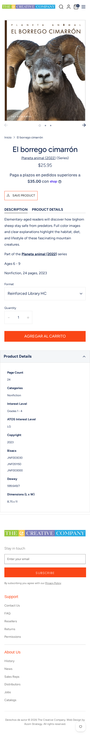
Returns (9, 629)
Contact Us (12, 605)
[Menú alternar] (83, 6)
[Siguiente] (84, 125)
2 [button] (45, 125)
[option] (45, 70)
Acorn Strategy (33, 724)
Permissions (12, 637)
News (8, 669)
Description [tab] (16, 209)
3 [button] (50, 125)
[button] (45, 356)
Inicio (8, 137)
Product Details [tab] (47, 209)
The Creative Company (51, 719)
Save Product (23, 195)
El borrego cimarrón (30, 137)
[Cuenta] (68, 6)
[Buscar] (61, 6)
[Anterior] (6, 125)
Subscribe (45, 573)
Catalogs (10, 700)
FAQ (7, 613)
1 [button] (40, 125)
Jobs (7, 692)
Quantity (10, 308)
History (9, 661)
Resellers (10, 621)
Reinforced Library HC (27, 293)
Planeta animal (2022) (38, 158)
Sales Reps (11, 677)
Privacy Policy (53, 583)
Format (9, 284)
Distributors (12, 684)
